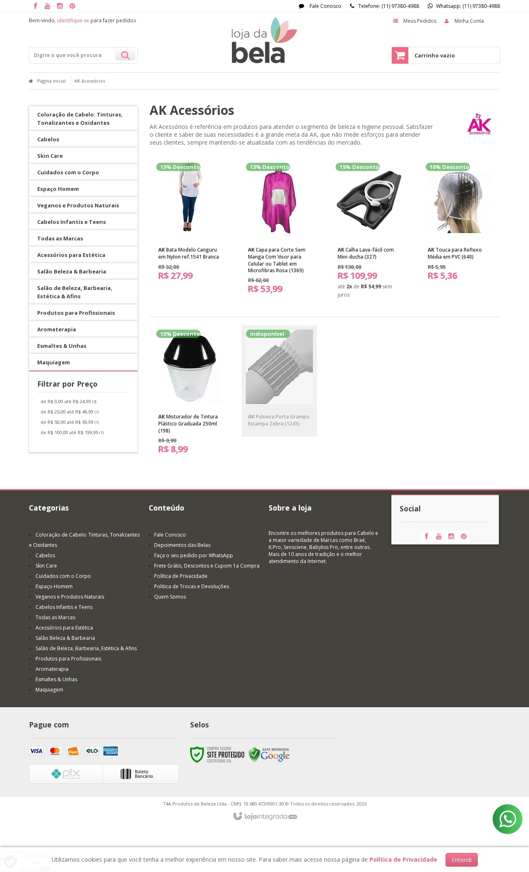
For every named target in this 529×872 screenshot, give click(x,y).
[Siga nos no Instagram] (60, 6)
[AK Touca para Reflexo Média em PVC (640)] (459, 225)
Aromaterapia (52, 668)
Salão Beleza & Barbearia (65, 638)
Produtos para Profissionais (68, 658)
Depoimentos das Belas (182, 545)
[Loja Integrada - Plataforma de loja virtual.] (264, 816)
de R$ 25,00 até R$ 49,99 (70, 412)
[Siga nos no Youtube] (47, 6)
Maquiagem (49, 689)
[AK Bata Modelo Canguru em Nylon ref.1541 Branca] (189, 225)
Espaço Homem (54, 586)
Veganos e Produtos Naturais (70, 596)
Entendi (462, 860)
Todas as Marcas (55, 617)
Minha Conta (469, 20)
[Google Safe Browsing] (269, 754)
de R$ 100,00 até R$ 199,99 (72, 432)
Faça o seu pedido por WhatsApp (193, 555)
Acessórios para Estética (64, 627)
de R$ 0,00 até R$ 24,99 (68, 401)
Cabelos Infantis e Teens (64, 607)
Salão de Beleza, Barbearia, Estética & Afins (86, 648)
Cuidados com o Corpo (63, 576)
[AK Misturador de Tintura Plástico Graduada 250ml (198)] (189, 395)
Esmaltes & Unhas (56, 679)
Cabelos (45, 555)
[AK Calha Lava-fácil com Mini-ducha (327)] (369, 234)
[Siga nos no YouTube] (439, 536)
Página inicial (51, 81)
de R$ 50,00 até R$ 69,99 (70, 422)
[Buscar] (125, 54)
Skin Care (46, 565)
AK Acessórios (89, 81)
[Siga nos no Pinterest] (72, 6)
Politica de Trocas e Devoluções (191, 586)
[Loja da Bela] (264, 40)
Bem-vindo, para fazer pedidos (82, 20)
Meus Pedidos (419, 20)
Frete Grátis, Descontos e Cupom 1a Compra (207, 565)
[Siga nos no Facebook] (35, 6)
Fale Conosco (324, 6)
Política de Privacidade (180, 576)
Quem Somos (170, 596)
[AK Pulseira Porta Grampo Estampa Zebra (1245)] (279, 381)
